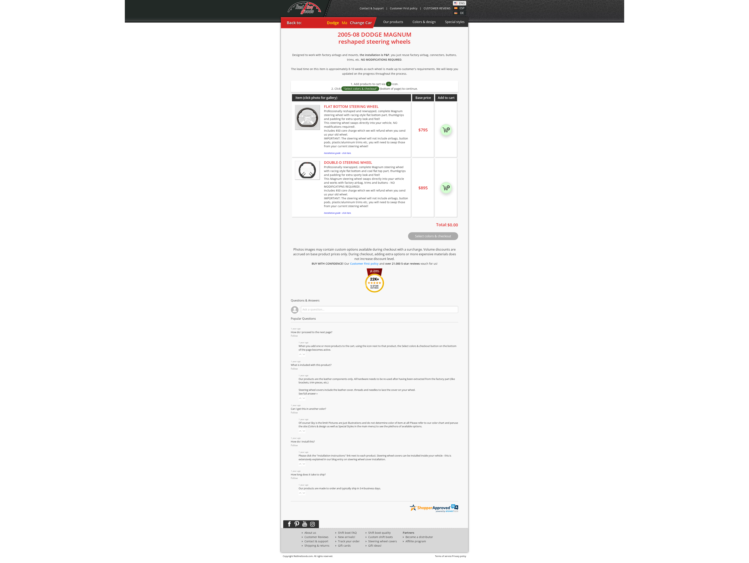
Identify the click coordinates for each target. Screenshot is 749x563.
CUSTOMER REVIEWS (437, 8)
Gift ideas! (375, 545)
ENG (462, 3)
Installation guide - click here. (337, 153)
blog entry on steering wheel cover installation (358, 459)
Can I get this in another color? (308, 409)
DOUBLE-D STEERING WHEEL (348, 162)
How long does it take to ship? (308, 474)
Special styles (455, 22)
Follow (294, 335)
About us (310, 532)
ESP (462, 8)
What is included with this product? (311, 365)
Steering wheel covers (382, 541)
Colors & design (424, 22)
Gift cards (344, 545)
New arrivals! (346, 537)
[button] (300, 354)
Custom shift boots (380, 537)
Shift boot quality (379, 532)
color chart (438, 423)
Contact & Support (372, 8)
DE (462, 12)
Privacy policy (459, 556)
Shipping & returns (316, 545)
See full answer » (308, 393)
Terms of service (443, 556)
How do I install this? (303, 441)
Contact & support (316, 541)
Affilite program (416, 541)
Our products (393, 22)
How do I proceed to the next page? (311, 332)
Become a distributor (419, 537)
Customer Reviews (316, 537)
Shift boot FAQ (347, 532)
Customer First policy (403, 8)
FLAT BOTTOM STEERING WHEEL (351, 106)
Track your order (349, 541)
